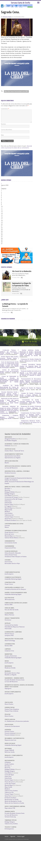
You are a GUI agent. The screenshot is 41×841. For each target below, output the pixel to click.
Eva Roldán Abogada (11, 440)
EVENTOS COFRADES (6, 267)
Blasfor (7, 463)
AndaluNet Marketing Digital (13, 579)
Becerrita (7, 490)
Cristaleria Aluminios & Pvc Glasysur (15, 589)
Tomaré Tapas (9, 517)
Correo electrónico (6, 129)
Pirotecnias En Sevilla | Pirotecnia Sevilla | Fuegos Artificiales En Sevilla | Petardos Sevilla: (30, 408)
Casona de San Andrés (11, 625)
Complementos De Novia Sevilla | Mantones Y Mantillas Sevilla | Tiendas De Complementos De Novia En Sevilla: (30, 415)
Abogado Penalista (10, 439)
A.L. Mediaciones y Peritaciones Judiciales (17, 721)
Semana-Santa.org (10, 817)
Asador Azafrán (9, 764)
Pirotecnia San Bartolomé (12, 726)
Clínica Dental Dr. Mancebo (13, 553)
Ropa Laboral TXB (10, 808)
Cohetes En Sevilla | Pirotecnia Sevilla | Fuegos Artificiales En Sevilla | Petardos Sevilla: (30, 395)
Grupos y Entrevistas (11, 656)
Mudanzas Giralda (10, 668)
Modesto (7, 511)
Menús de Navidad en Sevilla (13, 801)
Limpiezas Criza (9, 651)
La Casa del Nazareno (11, 468)
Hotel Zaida (8, 628)
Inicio (6, 836)
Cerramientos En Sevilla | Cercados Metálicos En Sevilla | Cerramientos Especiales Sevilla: (30, 401)
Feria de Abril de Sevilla (11, 610)
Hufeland (7, 446)
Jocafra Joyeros (9, 574)
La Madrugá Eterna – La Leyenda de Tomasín (15, 305)
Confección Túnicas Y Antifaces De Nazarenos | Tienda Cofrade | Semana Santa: (9, 352)
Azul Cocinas (8, 562)
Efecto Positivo (9, 704)
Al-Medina (8, 762)
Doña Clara (8, 501)
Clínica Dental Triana (11, 555)
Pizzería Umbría (9, 735)
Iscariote (7, 525)
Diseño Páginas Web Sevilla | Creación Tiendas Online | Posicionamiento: (9, 358)
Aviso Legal (20, 836)
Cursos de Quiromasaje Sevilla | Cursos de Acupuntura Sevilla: (9, 371)
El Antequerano (9, 829)
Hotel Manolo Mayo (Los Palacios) (14, 627)
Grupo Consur (9, 584)
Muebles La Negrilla (10, 675)
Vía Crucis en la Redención (21, 271)
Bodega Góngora (10, 494)
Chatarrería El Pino (10, 548)
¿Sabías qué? (5, 300)
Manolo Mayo (9, 508)
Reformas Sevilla (10, 752)
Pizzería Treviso (9, 731)
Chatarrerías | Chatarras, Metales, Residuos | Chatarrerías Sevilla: (9, 417)
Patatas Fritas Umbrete (11, 711)
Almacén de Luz (9, 634)
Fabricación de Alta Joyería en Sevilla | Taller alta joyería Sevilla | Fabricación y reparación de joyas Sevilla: (9, 401)
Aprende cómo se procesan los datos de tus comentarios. (16, 147)
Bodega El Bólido (10, 492)
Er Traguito (8, 506)
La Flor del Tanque (10, 783)
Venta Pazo (8, 518)
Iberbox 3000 (8, 604)
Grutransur (8, 620)
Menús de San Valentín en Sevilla (14, 803)
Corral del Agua (9, 775)
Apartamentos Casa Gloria (12, 456)
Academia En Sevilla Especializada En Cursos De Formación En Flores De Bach (9, 387)
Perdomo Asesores (10, 473)
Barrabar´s (8, 488)
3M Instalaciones (10, 599)
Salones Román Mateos (12, 538)
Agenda (12, 836)
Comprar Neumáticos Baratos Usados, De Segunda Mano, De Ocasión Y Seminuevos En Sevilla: (30, 366)
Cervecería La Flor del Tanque (13, 499)
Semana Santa (7, 17)
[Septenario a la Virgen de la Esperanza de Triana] (6, 291)
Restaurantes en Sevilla (11, 799)
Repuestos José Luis (10, 740)
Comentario (5, 109)
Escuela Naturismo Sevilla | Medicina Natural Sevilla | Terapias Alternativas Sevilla (9, 393)
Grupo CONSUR (9, 750)
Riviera (7, 527)
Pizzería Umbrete (10, 733)
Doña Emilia (8, 503)
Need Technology (10, 640)
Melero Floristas (9, 615)
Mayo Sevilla (8, 510)
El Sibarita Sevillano (10, 520)
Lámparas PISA (9, 635)
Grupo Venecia (9, 532)
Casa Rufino (8, 495)
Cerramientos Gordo (11, 543)
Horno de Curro (9, 534)
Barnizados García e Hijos (12, 563)
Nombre (3, 124)
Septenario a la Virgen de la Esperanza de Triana (21, 284)
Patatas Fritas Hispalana (12, 709)
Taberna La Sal (9, 515)
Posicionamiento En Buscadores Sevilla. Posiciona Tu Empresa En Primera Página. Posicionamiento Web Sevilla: (30, 381)
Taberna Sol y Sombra (11, 790)
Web (2, 135)
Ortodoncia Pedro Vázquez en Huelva (15, 556)
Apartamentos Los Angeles (12, 457)
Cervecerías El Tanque (11, 497)
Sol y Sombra (8, 513)
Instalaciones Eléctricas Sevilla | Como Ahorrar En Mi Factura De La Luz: (30, 422)
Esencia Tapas (9, 504)
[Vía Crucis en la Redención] (6, 279)
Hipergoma (8, 688)
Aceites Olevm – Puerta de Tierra (14, 451)
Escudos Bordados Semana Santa (14, 680)
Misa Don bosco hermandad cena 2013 (16, 91)
